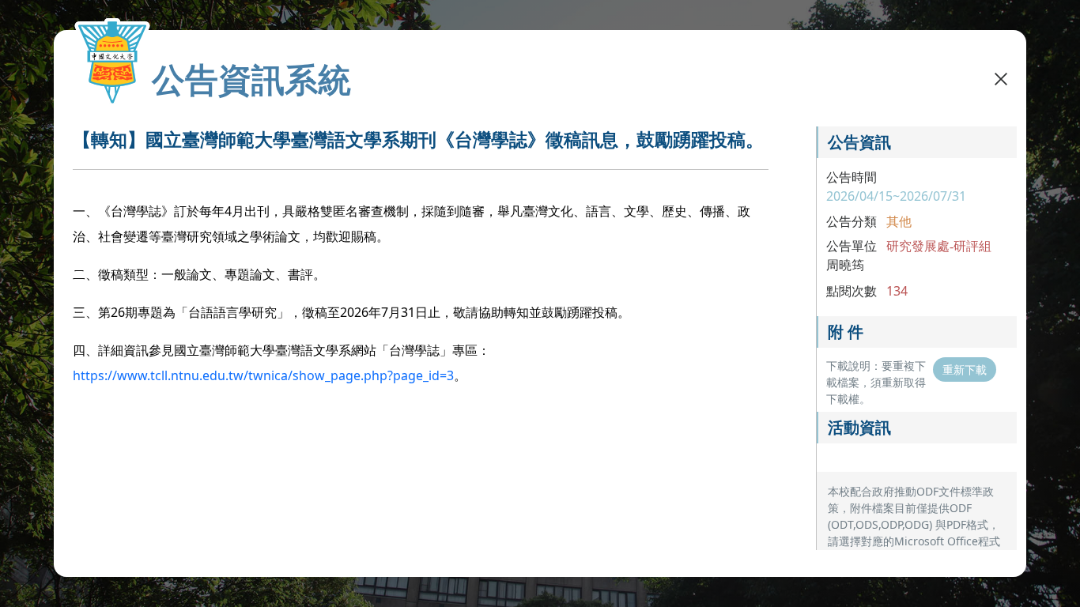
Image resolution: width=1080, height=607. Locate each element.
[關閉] (1001, 77)
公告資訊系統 (251, 79)
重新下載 (964, 369)
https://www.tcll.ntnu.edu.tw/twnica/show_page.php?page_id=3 (263, 375)
